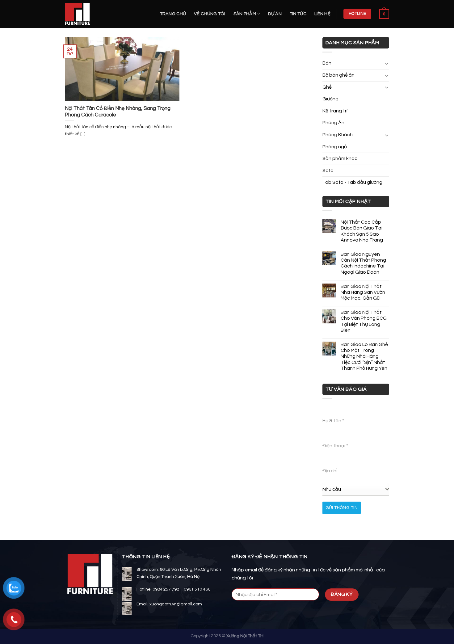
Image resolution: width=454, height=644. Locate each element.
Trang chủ (173, 13)
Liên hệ (322, 13)
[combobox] (355, 489)
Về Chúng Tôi (209, 13)
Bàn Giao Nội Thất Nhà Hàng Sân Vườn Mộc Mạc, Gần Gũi (363, 292)
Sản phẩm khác (339, 158)
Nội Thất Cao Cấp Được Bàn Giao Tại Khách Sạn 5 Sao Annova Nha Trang (362, 231)
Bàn (326, 63)
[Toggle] (386, 63)
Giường (330, 98)
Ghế (327, 87)
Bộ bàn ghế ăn (338, 75)
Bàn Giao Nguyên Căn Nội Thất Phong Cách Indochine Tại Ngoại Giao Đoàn (363, 263)
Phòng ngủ (334, 146)
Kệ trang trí (334, 110)
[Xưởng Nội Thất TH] (96, 14)
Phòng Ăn (333, 122)
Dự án (274, 13)
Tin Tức (298, 13)
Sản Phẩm (244, 13)
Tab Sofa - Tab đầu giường (352, 182)
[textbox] (354, 489)
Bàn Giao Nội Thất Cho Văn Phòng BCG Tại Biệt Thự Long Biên (364, 321)
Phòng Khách (337, 134)
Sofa (328, 170)
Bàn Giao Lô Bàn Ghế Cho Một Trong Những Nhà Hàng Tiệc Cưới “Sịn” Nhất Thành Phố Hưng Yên (364, 356)
